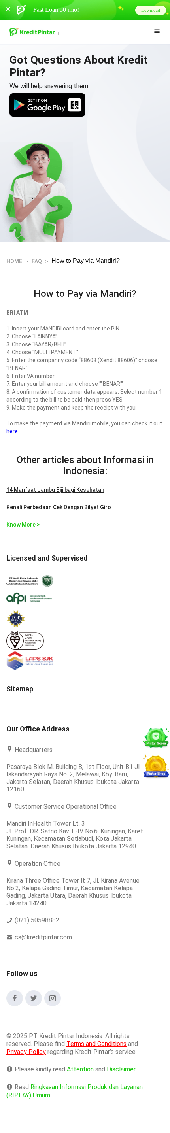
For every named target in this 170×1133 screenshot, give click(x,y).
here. (12, 431)
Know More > (22, 524)
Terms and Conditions (96, 1051)
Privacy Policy (25, 1059)
